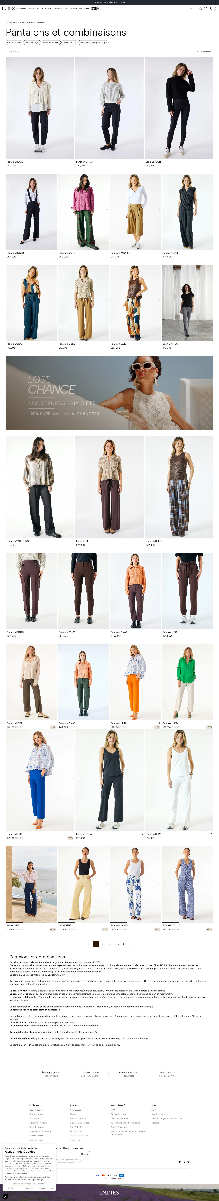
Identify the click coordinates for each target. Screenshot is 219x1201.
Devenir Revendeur (38, 1123)
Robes (73, 1114)
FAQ (113, 1110)
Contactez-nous (118, 1114)
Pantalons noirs (14, 42)
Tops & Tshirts (76, 1127)
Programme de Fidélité (40, 1131)
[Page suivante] (130, 944)
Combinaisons (69, 42)
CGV (153, 1110)
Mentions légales (159, 1114)
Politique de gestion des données (166, 1118)
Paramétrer (29, 1188)
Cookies (155, 1123)
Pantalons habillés (51, 42)
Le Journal (34, 1118)
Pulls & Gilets (76, 1131)
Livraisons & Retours (120, 1118)
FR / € (192, 8)
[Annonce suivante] (215, 2)
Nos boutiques (36, 1114)
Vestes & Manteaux (79, 1136)
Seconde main (35, 1140)
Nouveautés (75, 1110)
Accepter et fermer (46, 1188)
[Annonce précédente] (3, 2)
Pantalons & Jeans (78, 1118)
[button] (34, 8)
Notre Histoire (35, 1110)
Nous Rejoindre (36, 1127)
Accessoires (75, 1140)
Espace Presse (36, 1136)
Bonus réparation (119, 1127)
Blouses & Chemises (79, 1123)
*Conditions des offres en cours (125, 1123)
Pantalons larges (32, 42)
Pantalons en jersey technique (93, 42)
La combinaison (18, 1016)
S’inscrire (85, 1154)
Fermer (11, 1188)
